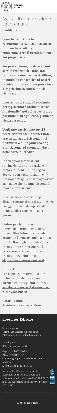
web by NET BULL (28, 403)
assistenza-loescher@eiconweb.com (26, 287)
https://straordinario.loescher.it (23, 260)
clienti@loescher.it (14, 292)
